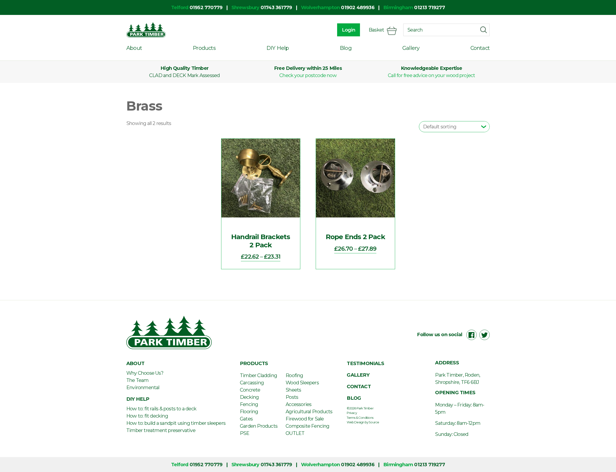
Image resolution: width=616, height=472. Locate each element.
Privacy (352, 413)
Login (348, 30)
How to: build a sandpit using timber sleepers (175, 423)
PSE (245, 433)
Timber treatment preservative (160, 430)
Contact (480, 48)
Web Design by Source (363, 422)
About (134, 48)
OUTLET (295, 433)
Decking (249, 397)
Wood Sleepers (302, 383)
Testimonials (365, 363)
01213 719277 (429, 7)
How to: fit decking (147, 416)
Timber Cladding (258, 375)
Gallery (410, 48)
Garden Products (258, 426)
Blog (346, 48)
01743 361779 (276, 7)
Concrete (250, 390)
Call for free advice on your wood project (431, 75)
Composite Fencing (307, 426)
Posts (292, 397)
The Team (137, 380)
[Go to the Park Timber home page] (146, 30)
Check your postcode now (308, 75)
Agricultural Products (309, 411)
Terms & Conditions (360, 418)
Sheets (293, 390)
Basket (376, 30)
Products (204, 48)
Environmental (143, 387)
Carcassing (252, 383)
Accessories (298, 404)
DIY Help (277, 48)
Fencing (249, 404)
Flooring (249, 411)
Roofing (294, 375)
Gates (246, 419)
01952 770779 (206, 7)
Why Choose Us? (144, 373)
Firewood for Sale (305, 419)
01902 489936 (357, 7)
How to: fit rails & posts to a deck (161, 409)
